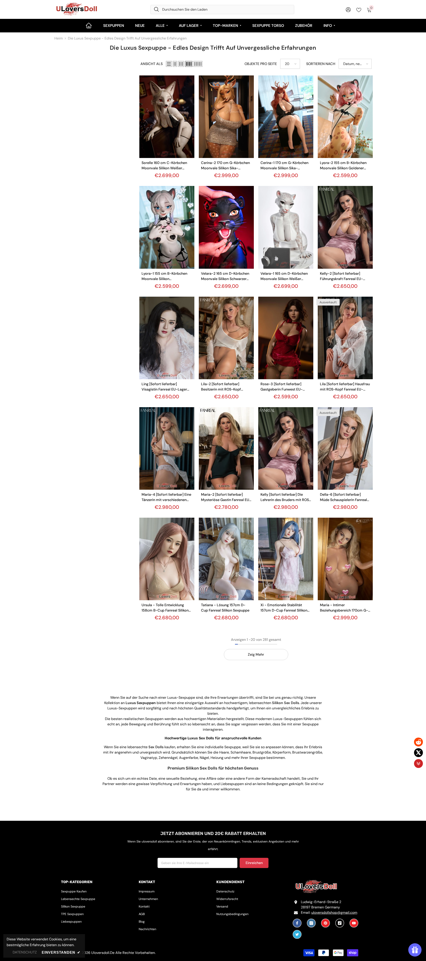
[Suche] (222, 9)
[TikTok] (339, 923)
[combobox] (226, 9)
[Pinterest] (325, 923)
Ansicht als (151, 63)
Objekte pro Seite (261, 63)
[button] (169, 64)
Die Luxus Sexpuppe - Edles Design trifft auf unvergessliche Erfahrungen (127, 38)
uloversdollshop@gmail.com (334, 912)
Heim (58, 38)
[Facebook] (297, 923)
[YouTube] (353, 923)
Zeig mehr (256, 654)
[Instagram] (311, 923)
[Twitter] (297, 934)
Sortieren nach (320, 63)
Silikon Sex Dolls (285, 703)
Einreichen (254, 862)
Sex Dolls (156, 747)
